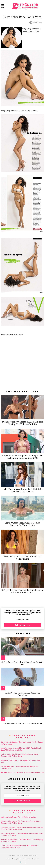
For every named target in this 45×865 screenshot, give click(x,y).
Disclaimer (26, 859)
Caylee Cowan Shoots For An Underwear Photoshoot (22, 694)
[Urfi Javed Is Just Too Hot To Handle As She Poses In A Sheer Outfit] (22, 575)
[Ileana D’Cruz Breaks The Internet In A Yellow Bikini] (22, 542)
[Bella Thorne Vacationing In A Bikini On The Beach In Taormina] (22, 474)
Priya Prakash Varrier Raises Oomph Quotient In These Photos (22, 524)
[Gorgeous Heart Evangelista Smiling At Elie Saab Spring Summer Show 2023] (22, 441)
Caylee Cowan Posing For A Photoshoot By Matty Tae (22, 663)
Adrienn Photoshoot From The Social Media (22, 723)
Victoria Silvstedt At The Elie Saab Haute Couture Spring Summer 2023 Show (22, 834)
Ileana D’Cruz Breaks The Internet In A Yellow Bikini (22, 557)
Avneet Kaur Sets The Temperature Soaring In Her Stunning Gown (19, 767)
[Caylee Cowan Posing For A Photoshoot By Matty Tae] (22, 646)
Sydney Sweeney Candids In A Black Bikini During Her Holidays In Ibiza (22, 423)
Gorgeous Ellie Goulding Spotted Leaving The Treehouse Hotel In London (22, 743)
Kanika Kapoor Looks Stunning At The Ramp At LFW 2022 (22, 773)
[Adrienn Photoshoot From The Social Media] (22, 707)
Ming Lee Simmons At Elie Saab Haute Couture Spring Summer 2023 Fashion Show (21, 822)
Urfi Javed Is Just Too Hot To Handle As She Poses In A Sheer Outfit (22, 591)
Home (8, 859)
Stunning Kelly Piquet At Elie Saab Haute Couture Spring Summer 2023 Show (22, 840)
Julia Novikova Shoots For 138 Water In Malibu (18, 817)
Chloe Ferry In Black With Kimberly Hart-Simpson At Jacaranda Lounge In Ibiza (20, 847)
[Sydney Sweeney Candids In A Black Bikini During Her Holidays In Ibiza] (22, 407)
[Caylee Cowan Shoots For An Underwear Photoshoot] (22, 677)
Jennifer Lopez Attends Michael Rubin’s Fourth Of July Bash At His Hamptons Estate (21, 749)
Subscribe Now (22, 625)
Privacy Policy (16, 859)
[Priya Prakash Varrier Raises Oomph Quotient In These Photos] (22, 508)
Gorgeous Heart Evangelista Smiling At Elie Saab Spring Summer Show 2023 (23, 456)
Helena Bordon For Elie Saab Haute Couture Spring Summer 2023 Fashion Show (19, 755)
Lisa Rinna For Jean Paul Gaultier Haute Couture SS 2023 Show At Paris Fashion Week (22, 828)
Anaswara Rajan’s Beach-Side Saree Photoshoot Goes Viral (20, 761)
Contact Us (35, 859)
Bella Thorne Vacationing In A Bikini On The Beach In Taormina (22, 490)
